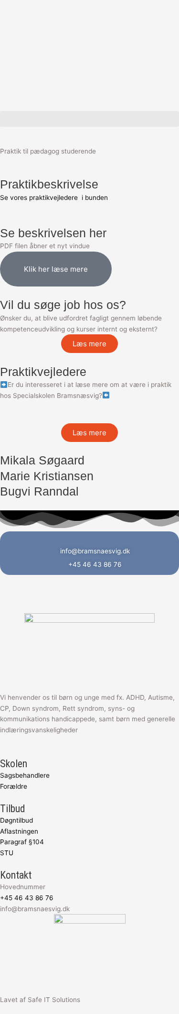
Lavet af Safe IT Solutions (40, 999)
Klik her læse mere (56, 269)
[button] (89, 119)
